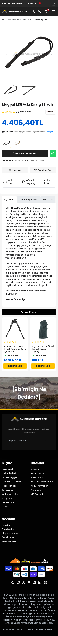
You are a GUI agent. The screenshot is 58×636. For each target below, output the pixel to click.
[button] (52, 54)
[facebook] (12, 582)
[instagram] (18, 582)
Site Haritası (37, 477)
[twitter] (23, 582)
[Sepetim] (46, 11)
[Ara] (33, 11)
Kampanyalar (38, 473)
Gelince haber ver (26, 153)
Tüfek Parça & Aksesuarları (19, 19)
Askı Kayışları (41, 19)
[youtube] (29, 582)
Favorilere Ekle (45, 170)
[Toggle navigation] (53, 11)
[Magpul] (50, 112)
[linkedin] (34, 582)
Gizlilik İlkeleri (8, 473)
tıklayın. (49, 131)
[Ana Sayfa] (3, 19)
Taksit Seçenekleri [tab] (28, 199)
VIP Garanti (8, 502)
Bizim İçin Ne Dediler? (42, 481)
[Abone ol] (45, 440)
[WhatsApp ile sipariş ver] (53, 153)
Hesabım (6, 525)
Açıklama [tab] (9, 199)
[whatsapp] (39, 582)
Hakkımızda (8, 469)
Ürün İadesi (8, 537)
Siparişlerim (8, 529)
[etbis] (45, 582)
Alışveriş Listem (10, 533)
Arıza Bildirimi (9, 541)
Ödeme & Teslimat (12, 481)
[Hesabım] (39, 11)
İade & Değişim (9, 477)
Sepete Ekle (15, 366)
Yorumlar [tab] (48, 199)
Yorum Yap (25, 111)
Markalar (35, 469)
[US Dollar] (54, 3)
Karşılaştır (17, 170)
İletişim (5, 506)
